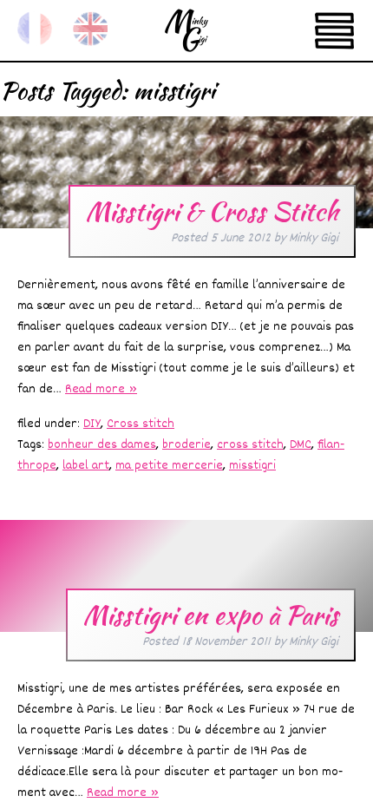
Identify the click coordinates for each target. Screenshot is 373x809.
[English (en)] (90, 28)
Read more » (101, 389)
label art (85, 466)
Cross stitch (140, 424)
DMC (300, 445)
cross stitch (250, 445)
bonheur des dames (102, 445)
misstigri (252, 466)
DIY (92, 424)
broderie (186, 445)
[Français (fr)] (34, 28)
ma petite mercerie (169, 466)
